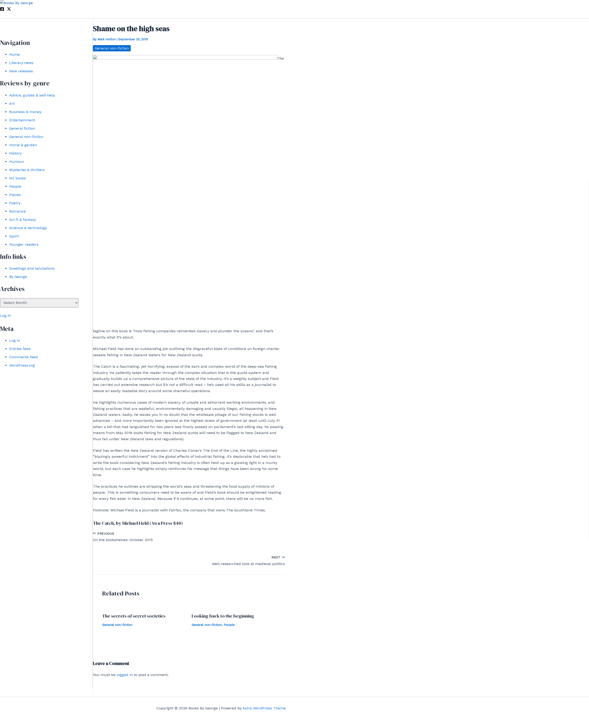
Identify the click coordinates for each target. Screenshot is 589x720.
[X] (9, 10)
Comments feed (23, 357)
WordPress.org (22, 365)
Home (14, 54)
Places (15, 194)
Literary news (21, 63)
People (15, 186)
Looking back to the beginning (223, 616)
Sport (14, 236)
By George (18, 276)
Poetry (14, 203)
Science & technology (28, 228)
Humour (16, 161)
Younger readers (23, 244)
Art (12, 103)
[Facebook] (2, 10)
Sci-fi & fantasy (22, 219)
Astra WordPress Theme (264, 708)
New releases (21, 71)
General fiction (22, 128)
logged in (125, 675)
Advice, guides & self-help (32, 95)
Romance (17, 211)
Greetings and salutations (32, 268)
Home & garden (23, 145)
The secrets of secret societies (133, 616)
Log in (5, 315)
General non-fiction (26, 136)
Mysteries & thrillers (27, 170)
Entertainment (22, 120)
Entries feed (20, 349)
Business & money (25, 112)
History (15, 153)
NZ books (17, 178)
